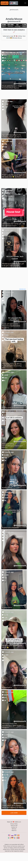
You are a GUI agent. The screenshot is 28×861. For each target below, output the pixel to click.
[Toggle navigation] (25, 3)
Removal (14, 828)
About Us (14, 830)
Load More (14, 813)
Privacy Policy (14, 823)
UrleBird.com (17, 822)
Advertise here (22, 289)
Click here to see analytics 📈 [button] (14, 31)
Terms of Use (14, 825)
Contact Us (14, 827)
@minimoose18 (20, 84)
